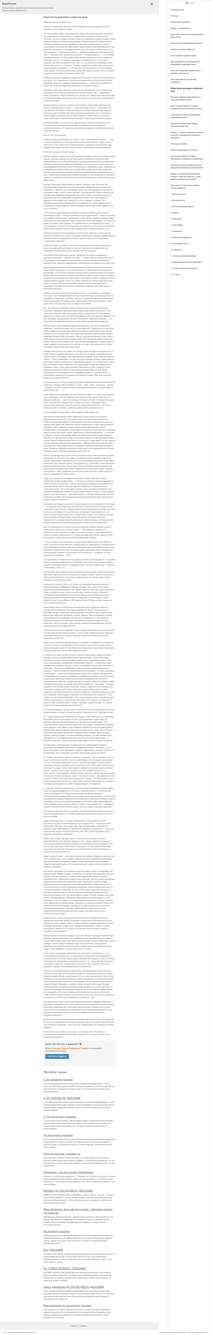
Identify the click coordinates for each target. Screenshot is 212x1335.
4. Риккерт (175, 212)
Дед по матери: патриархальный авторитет (187, 43)
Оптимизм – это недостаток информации (69, 1172)
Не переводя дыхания (57, 1231)
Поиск (189, 3)
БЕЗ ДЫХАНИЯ (53, 1249)
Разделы (83, 1326)
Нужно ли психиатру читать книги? (184, 150)
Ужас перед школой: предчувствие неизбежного (20, 1332)
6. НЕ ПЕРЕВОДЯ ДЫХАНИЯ (62, 1098)
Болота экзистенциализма (180, 22)
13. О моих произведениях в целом (184, 268)
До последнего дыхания (58, 1135)
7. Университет (176, 231)
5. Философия (176, 219)
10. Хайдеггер (176, 249)
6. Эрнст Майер (177, 225)
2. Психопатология (178, 200)
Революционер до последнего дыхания (67, 1305)
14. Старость (175, 274)
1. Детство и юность (178, 194)
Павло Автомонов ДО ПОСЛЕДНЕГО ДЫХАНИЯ (74, 1287)
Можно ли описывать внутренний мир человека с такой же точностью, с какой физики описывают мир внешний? (186, 176)
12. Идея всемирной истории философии (186, 262)
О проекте (74, 1326)
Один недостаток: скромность (62, 1153)
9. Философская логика (179, 243)
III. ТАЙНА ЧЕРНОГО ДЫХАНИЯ (65, 1268)
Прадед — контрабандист (180, 28)
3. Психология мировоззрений (182, 206)
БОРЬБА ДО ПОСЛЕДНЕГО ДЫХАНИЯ (68, 1190)
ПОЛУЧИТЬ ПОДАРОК (57, 1056)
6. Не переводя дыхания (58, 1079)
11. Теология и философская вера (183, 256)
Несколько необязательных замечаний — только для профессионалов (182, 1332)
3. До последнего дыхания (60, 1116)
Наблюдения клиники (179, 144)
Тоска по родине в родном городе (183, 55)
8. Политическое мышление (181, 237)
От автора (174, 16)
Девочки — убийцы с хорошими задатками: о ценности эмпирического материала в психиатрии (187, 135)
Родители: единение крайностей (183, 49)
